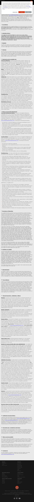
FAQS (18, 469)
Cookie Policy (13, 490)
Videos (3, 464)
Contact (18, 479)
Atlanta (3, 480)
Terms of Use (19, 490)
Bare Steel (19, 464)
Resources (19, 470)
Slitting (3, 473)
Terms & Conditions (25, 490)
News (18, 480)
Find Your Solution (20, 474)
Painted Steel (19, 466)
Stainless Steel (19, 467)
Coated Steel (19, 465)
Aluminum (19, 468)
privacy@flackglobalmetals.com (7, 120)
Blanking (3, 474)
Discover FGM (4, 465)
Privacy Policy (8, 490)
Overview (19, 473)
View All (3, 479)
